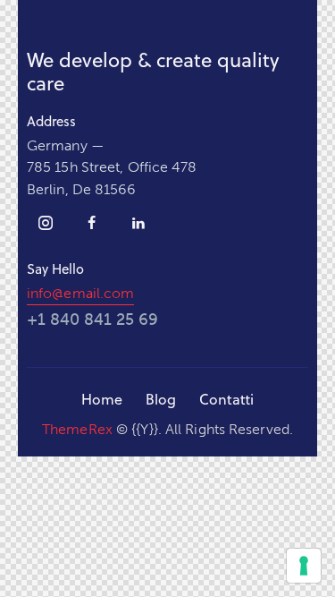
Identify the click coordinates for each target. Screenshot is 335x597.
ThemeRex (77, 429)
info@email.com (80, 293)
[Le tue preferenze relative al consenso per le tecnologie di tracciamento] (304, 566)
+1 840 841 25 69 (92, 319)
